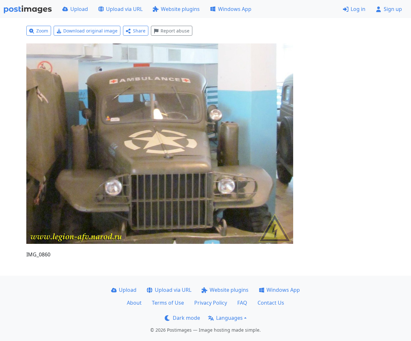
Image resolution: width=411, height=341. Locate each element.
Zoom (42, 31)
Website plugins (180, 9)
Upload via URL (124, 9)
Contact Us (271, 302)
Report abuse (175, 31)
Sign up (393, 9)
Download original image (90, 31)
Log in (358, 9)
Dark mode (186, 317)
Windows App (234, 9)
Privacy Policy (210, 302)
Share (139, 31)
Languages (229, 317)
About (134, 302)
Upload (79, 9)
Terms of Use (168, 302)
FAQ (242, 302)
